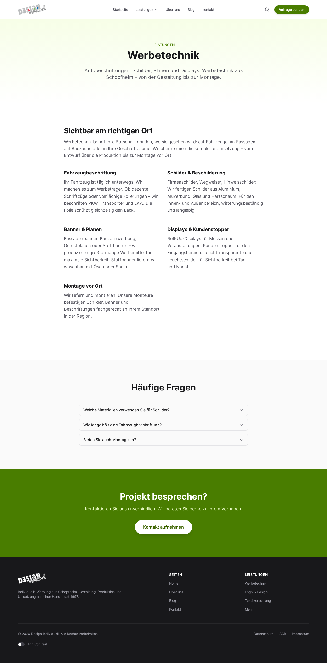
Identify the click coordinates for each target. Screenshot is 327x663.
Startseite (120, 9)
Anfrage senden (292, 9)
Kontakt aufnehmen (163, 526)
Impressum (300, 634)
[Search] (267, 9)
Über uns (173, 9)
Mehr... (250, 609)
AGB (282, 634)
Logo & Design (256, 592)
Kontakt (208, 9)
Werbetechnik (255, 583)
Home (173, 583)
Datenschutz (264, 634)
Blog (191, 9)
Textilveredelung (258, 601)
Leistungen (144, 9)
